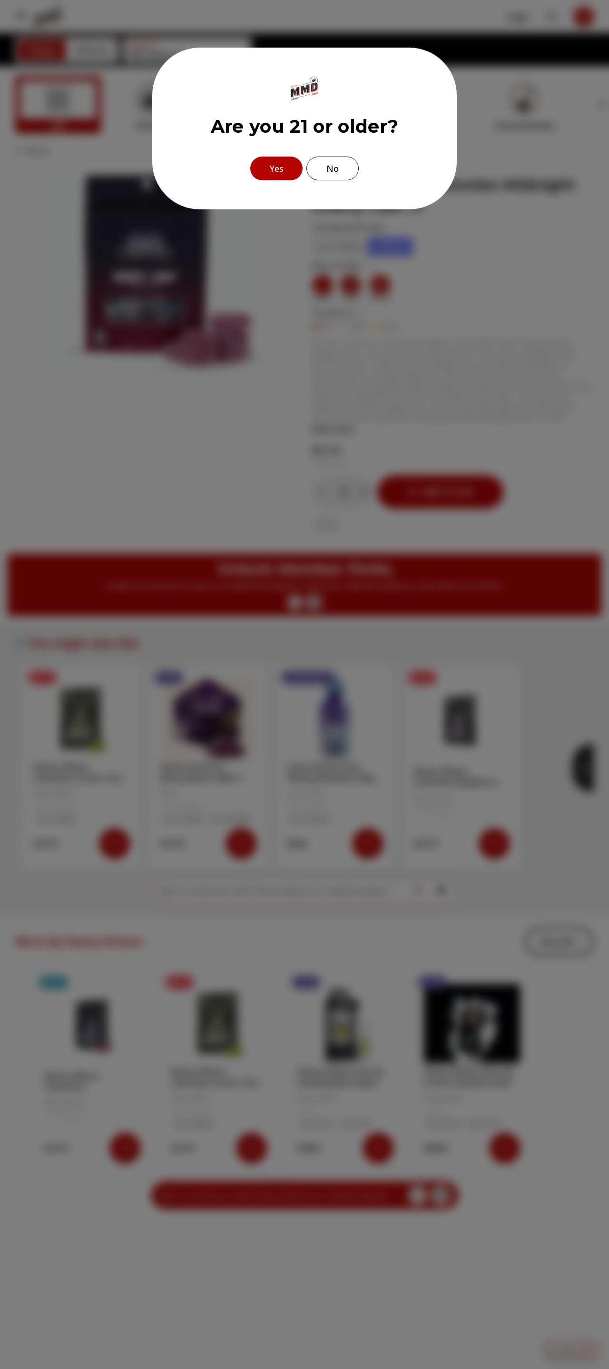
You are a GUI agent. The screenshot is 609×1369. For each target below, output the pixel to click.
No (332, 168)
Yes (277, 168)
